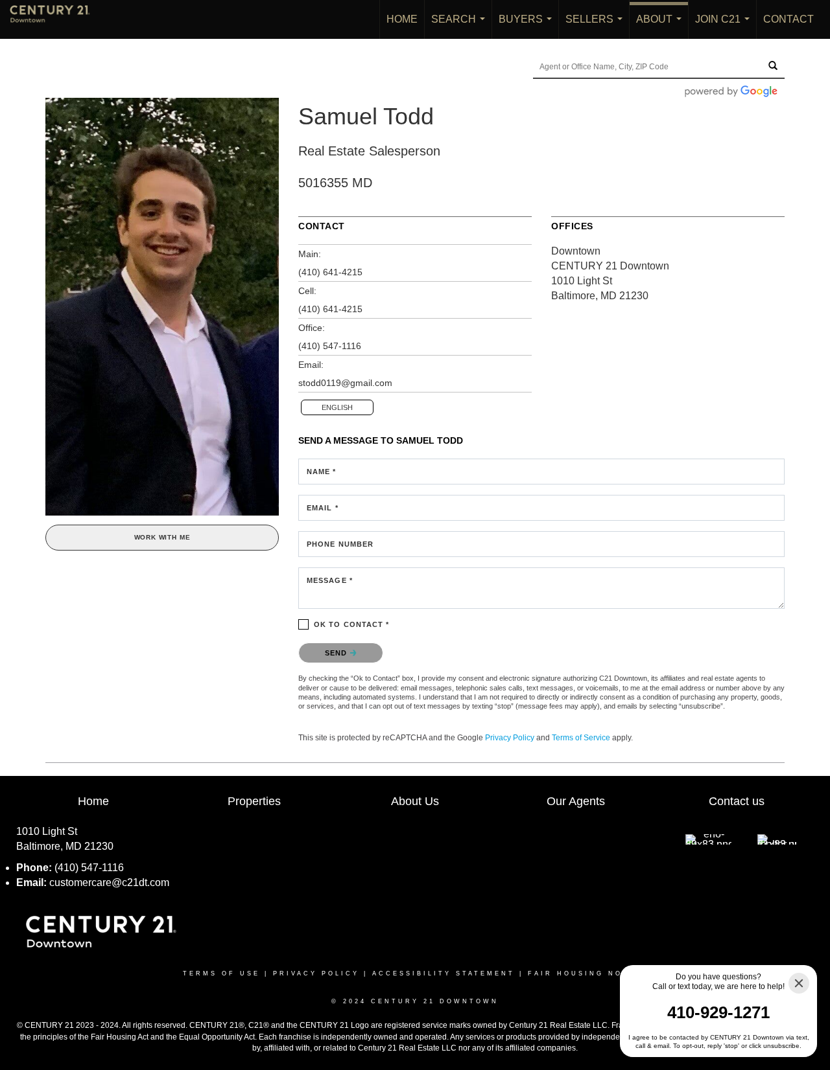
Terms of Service (581, 737)
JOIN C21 (725, 26)
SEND (337, 653)
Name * (322, 471)
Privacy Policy (509, 737)
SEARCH (460, 26)
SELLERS (596, 26)
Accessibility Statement (443, 973)
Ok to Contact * (352, 624)
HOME (402, 19)
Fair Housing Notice (587, 973)
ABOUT (661, 26)
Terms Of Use (221, 973)
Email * (322, 508)
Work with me (162, 537)
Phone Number (340, 544)
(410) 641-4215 (330, 272)
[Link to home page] (56, 19)
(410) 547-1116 (329, 346)
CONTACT (788, 19)
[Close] (798, 983)
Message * (330, 580)
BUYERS (528, 26)
